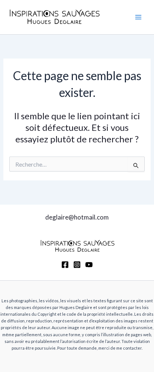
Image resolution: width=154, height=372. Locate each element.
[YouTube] (89, 264)
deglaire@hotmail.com (77, 217)
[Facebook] (65, 264)
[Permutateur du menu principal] (138, 17)
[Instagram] (77, 264)
